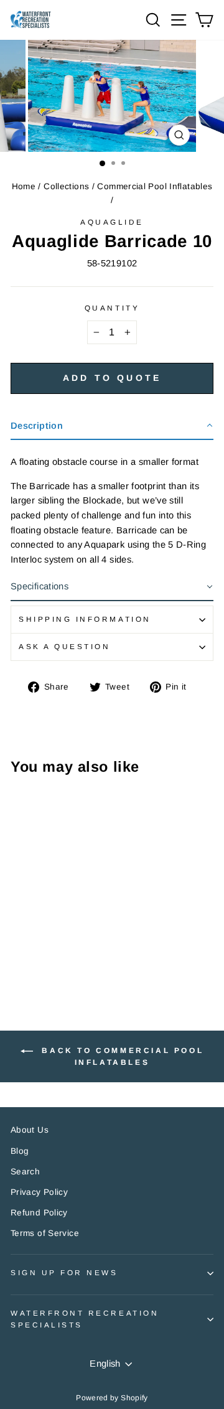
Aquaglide (112, 222)
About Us (30, 1130)
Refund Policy (39, 1212)
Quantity (112, 308)
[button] (112, 427)
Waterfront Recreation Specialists (85, 1319)
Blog (20, 1151)
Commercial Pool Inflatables (154, 186)
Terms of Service (45, 1233)
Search (25, 1171)
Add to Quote (112, 378)
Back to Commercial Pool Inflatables (120, 1056)
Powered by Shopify (112, 1397)
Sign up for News (64, 1272)
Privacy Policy (39, 1192)
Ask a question (64, 646)
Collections (66, 186)
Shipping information (85, 619)
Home (23, 186)
